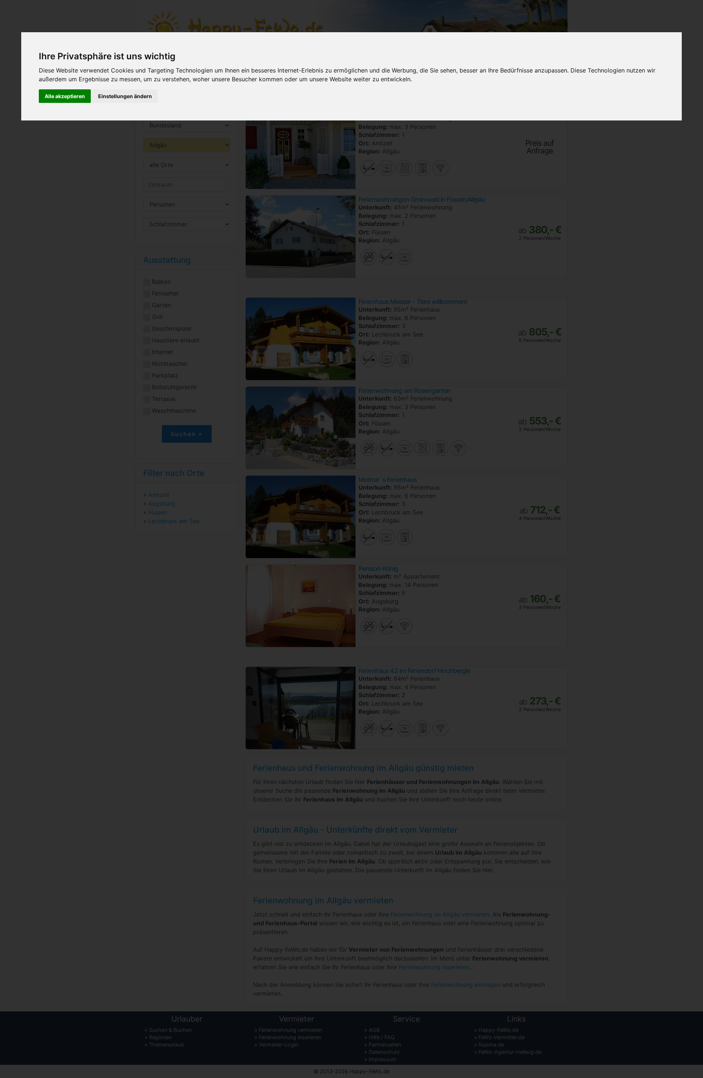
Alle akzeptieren (65, 96)
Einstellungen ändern (125, 96)
